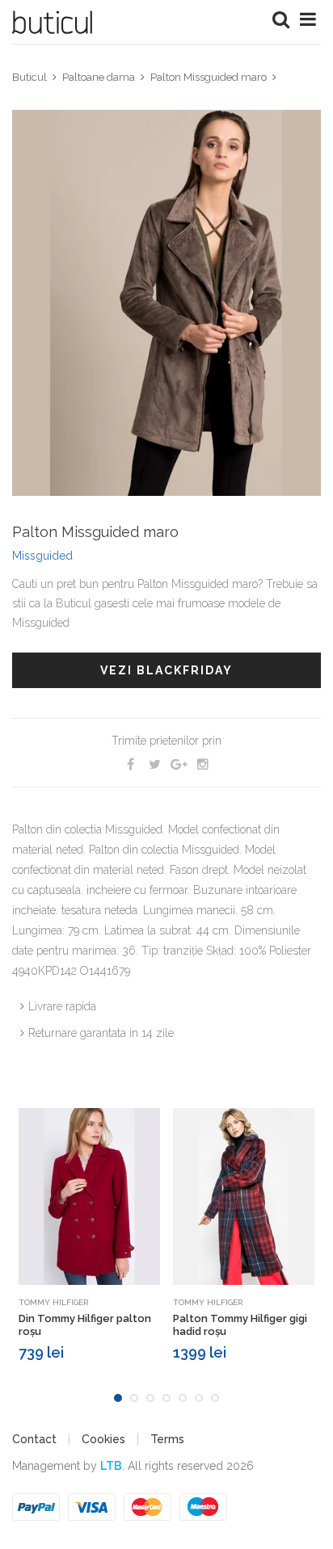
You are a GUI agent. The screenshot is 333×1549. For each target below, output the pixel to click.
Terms (167, 1439)
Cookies (103, 1439)
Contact (34, 1439)
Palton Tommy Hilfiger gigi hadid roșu (240, 1324)
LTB (111, 1465)
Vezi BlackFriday (166, 670)
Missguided (42, 555)
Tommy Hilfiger (53, 1302)
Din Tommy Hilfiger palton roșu (85, 1324)
